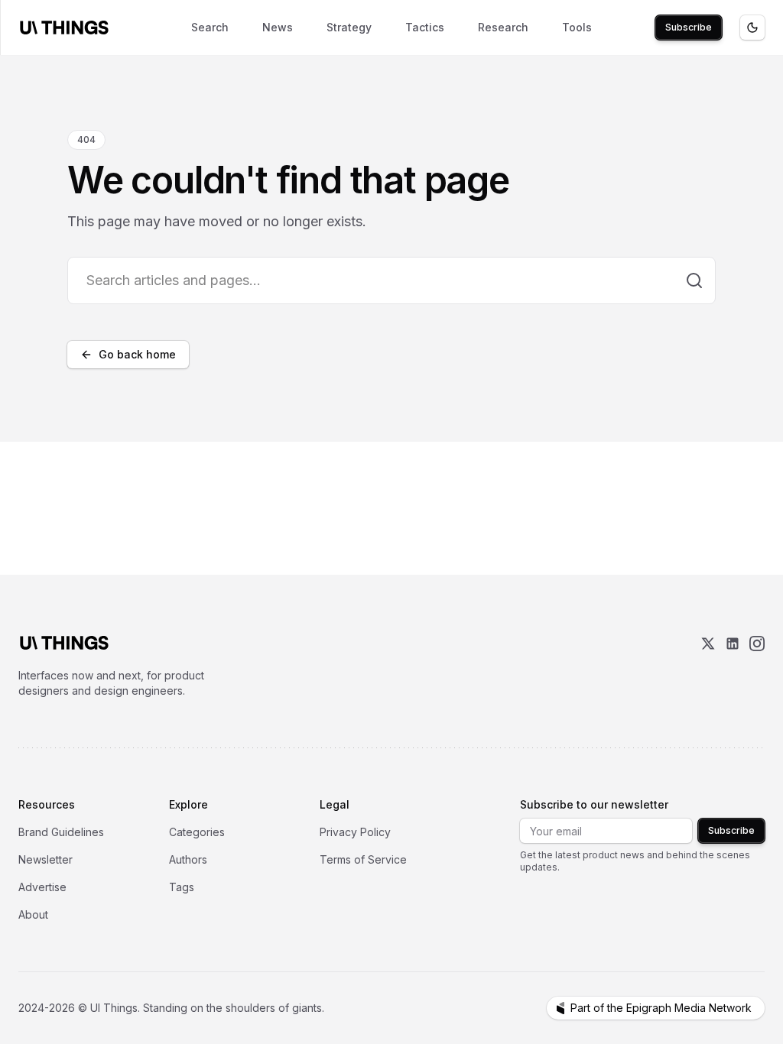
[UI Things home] (67, 27)
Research (503, 27)
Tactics (424, 27)
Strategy (349, 27)
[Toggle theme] (752, 27)
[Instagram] (757, 667)
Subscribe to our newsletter (594, 804)
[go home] (64, 643)
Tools (577, 27)
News (277, 27)
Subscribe (688, 27)
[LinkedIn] (732, 667)
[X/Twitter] (708, 667)
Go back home (137, 354)
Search (210, 27)
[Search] (694, 280)
